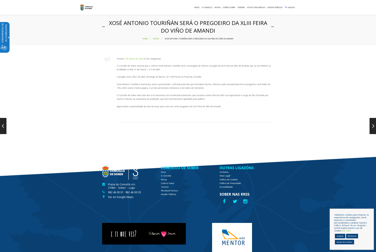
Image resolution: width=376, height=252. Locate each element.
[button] (107, 59)
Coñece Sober (167, 183)
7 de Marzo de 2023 (133, 58)
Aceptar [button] (340, 236)
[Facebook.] (225, 201)
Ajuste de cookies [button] (344, 242)
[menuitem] (197, 7)
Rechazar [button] (352, 236)
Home (145, 38)
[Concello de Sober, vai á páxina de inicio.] (86, 7)
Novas (156, 38)
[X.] (235, 201)
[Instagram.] (246, 201)
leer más (346, 230)
